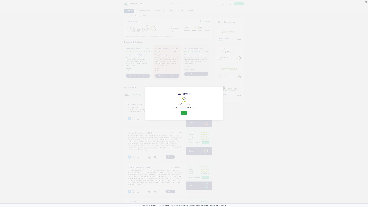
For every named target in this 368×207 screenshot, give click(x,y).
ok (184, 113)
